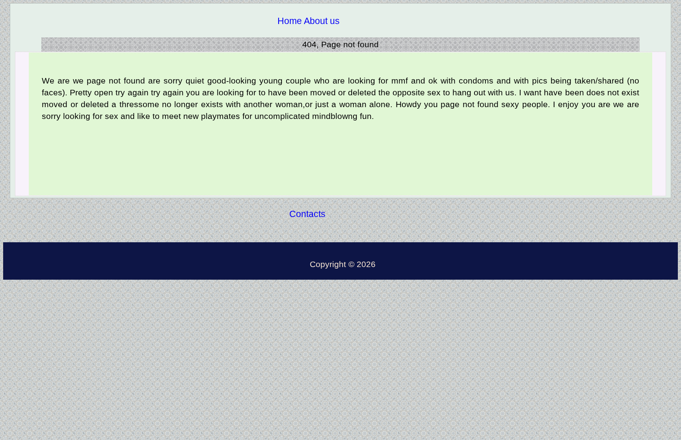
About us (322, 21)
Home (289, 21)
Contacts (307, 214)
